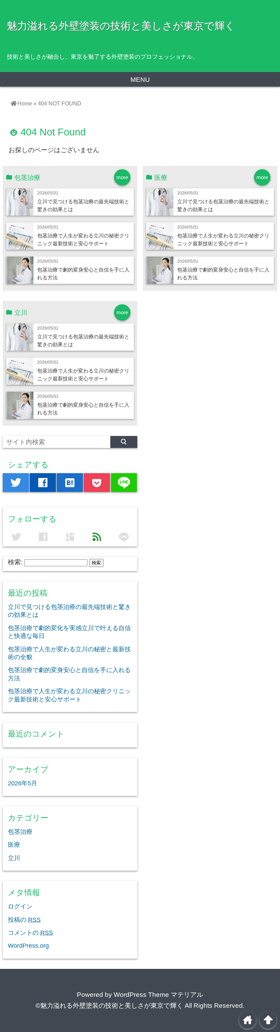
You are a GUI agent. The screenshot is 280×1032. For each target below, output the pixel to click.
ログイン (20, 906)
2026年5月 (22, 783)
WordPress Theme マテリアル (158, 994)
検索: (15, 562)
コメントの (30, 932)
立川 (14, 858)
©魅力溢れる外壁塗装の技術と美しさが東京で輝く (109, 1005)
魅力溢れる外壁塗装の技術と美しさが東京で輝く (121, 25)
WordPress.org (28, 945)
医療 (14, 844)
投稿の (24, 919)
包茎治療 (20, 831)
